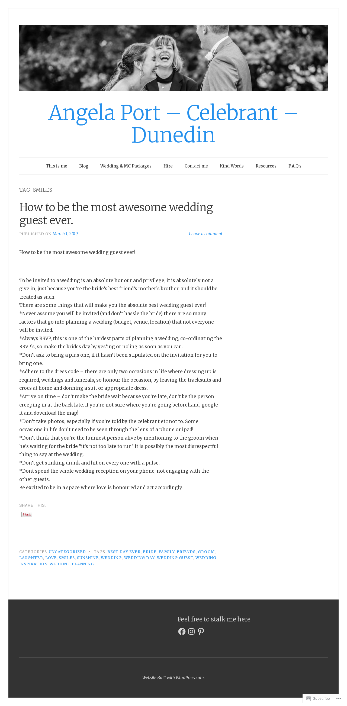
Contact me (196, 166)
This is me (56, 166)
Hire (168, 166)
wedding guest (175, 558)
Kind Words (232, 166)
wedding (111, 558)
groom (206, 552)
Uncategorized (67, 552)
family (166, 552)
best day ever (124, 552)
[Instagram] (191, 631)
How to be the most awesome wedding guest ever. (116, 214)
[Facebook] (182, 631)
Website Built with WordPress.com (173, 677)
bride (149, 552)
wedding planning (72, 564)
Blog (83, 166)
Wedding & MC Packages (126, 166)
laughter (31, 558)
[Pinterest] (201, 631)
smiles (67, 558)
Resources (266, 166)
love (51, 558)
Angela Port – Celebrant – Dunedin (173, 124)
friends (186, 552)
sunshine (88, 558)
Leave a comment (205, 233)
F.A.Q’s (294, 166)
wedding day (139, 558)
